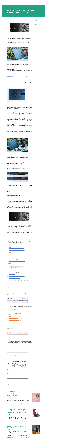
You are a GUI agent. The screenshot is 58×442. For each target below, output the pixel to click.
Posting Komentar (11, 437)
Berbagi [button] (36, 20)
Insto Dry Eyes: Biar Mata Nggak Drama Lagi (16, 427)
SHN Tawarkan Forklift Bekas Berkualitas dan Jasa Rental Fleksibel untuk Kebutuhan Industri (18, 410)
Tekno (36, 24)
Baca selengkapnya (26, 437)
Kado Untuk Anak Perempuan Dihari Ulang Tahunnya (18, 394)
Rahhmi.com (9, 1)
